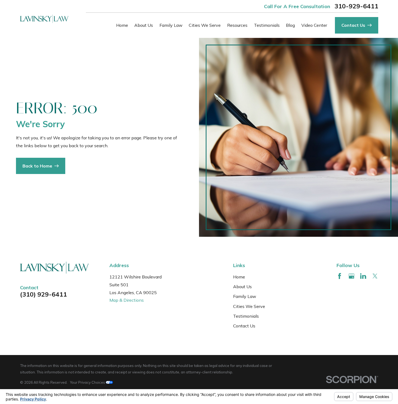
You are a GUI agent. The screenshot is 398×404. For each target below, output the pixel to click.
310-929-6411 (356, 6)
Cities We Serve (249, 306)
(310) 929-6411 (43, 294)
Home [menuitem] (122, 25)
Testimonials (246, 316)
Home (239, 277)
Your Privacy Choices (88, 382)
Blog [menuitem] (290, 25)
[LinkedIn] (363, 276)
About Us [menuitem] (143, 25)
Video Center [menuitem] (314, 25)
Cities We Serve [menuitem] (205, 25)
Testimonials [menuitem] (267, 25)
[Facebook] (339, 276)
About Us (242, 286)
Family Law (244, 296)
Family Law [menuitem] (170, 25)
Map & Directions (126, 300)
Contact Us (244, 326)
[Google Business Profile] (351, 276)
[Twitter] (375, 276)
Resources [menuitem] (237, 25)
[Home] (44, 18)
